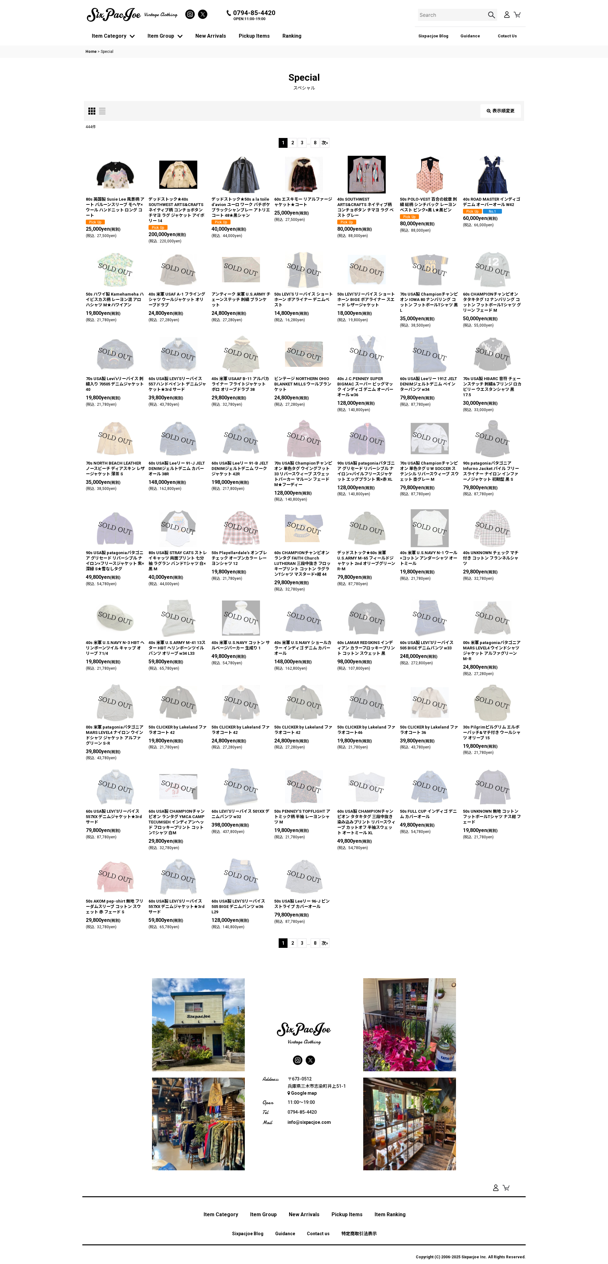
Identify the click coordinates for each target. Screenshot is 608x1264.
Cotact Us (507, 36)
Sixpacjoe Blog (433, 36)
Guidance (470, 36)
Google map (304, 1093)
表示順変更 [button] (503, 110)
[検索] (492, 15)
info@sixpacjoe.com (309, 1122)
